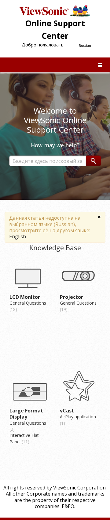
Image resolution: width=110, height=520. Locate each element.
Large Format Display (26, 413)
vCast (67, 410)
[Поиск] (93, 161)
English (17, 236)
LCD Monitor (24, 297)
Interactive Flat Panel (24, 438)
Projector (71, 297)
